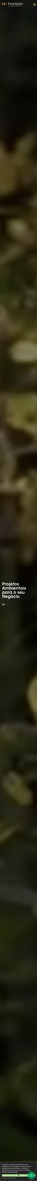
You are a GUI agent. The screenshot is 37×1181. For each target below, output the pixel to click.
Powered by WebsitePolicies (8, 1178)
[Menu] (34, 4)
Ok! (18, 1175)
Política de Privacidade (9, 1172)
